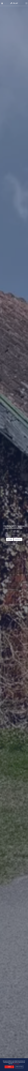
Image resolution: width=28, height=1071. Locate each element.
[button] (26, 3)
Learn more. (16, 1063)
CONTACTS (18, 539)
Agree (9, 1066)
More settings (19, 1066)
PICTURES (9, 539)
